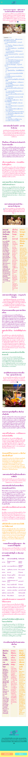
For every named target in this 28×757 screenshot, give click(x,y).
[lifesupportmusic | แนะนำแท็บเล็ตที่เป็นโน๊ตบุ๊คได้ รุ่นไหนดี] (14, 2)
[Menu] (2, 2)
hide (10, 37)
